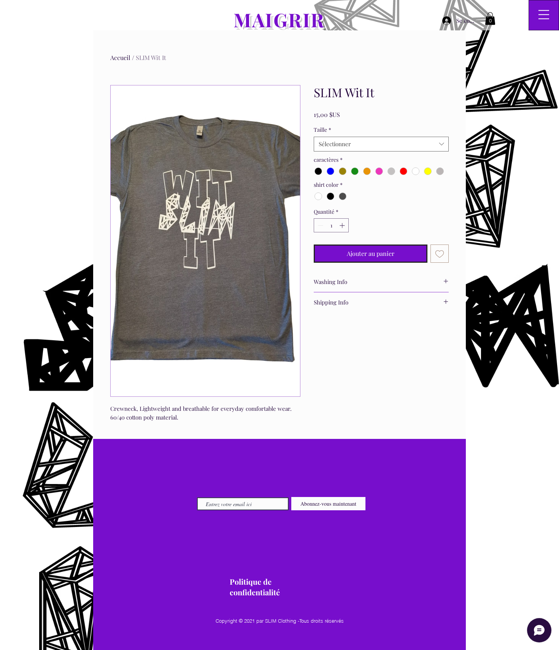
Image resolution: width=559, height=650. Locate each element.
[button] (490, 18)
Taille (322, 129)
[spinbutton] (331, 225)
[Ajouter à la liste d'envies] (439, 254)
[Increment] (343, 225)
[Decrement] (319, 225)
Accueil (120, 58)
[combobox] (381, 144)
